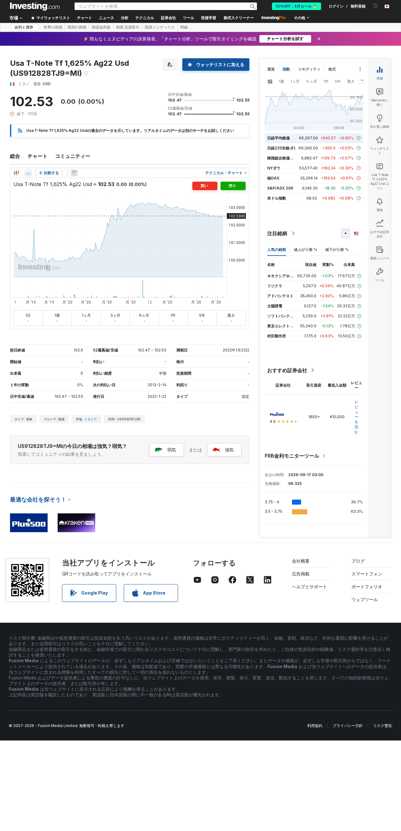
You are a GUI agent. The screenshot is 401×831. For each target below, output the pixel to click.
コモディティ (309, 69)
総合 (15, 156)
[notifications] (375, 6)
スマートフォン (367, 573)
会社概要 (301, 561)
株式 (332, 69)
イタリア (90, 419)
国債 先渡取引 (127, 27)
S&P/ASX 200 (280, 188)
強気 (229, 449)
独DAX (273, 178)
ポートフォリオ (367, 586)
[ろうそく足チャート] (16, 172)
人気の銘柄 (276, 249)
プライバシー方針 (348, 725)
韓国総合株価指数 (282, 158)
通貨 (271, 69)
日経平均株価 (278, 138)
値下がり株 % (337, 249)
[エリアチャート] (28, 172)
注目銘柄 (277, 233)
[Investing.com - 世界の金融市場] (35, 6)
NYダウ (273, 168)
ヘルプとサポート (309, 586)
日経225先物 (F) (281, 148)
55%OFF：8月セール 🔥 (296, 6)
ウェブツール (365, 599)
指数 (286, 69)
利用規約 (314, 725)
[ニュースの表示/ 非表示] (74, 172)
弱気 (171, 449)
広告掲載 (301, 573)
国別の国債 (77, 27)
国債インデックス (160, 27)
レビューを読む (356, 416)
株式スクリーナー (239, 18)
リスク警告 (382, 725)
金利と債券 (23, 27)
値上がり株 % (305, 249)
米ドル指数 (276, 198)
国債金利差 (101, 27)
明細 (184, 27)
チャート (38, 156)
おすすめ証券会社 (287, 370)
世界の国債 (53, 27)
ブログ (358, 561)
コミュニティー (72, 156)
